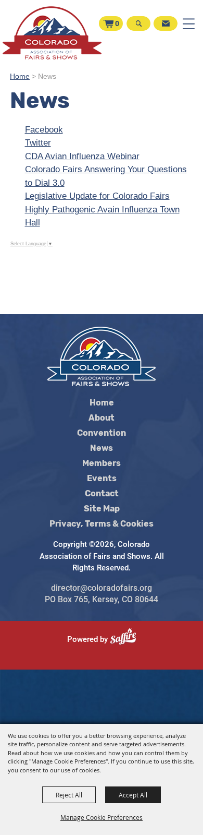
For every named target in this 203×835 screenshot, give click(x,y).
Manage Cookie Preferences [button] (101, 817)
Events (102, 478)
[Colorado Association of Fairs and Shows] (52, 32)
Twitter (38, 143)
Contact (102, 494)
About (101, 418)
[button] (137, 29)
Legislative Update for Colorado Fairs (97, 196)
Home (20, 76)
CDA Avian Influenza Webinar (82, 156)
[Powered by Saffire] (127, 639)
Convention (101, 433)
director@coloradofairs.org (101, 588)
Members (101, 463)
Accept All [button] (133, 795)
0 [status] (117, 23)
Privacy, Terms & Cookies (101, 524)
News (101, 448)
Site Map (102, 509)
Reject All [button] (69, 795)
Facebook (44, 130)
